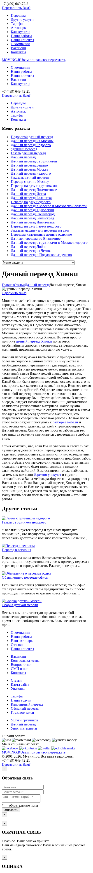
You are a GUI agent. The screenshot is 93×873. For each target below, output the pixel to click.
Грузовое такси (22, 712)
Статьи (16, 680)
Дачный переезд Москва (29, 169)
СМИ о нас (19, 669)
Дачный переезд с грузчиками (34, 161)
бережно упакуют (47, 474)
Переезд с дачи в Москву (30, 181)
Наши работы (21, 36)
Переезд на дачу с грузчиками (34, 186)
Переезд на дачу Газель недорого (36, 226)
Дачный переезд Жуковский (32, 210)
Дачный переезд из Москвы (32, 141)
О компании (20, 44)
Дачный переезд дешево (29, 165)
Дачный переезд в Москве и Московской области (49, 206)
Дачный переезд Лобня (28, 247)
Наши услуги (21, 700)
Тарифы (17, 24)
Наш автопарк (22, 641)
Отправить (11, 810)
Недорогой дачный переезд (32, 137)
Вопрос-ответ (21, 664)
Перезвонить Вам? (16, 8)
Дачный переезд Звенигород (33, 214)
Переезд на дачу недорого (31, 202)
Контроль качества (25, 660)
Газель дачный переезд (28, 153)
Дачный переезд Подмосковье (34, 190)
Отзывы (17, 645)
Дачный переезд (23, 157)
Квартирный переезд (27, 704)
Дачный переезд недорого (31, 145)
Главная (8, 285)
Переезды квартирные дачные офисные (41, 234)
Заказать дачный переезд (30, 177)
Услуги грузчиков (24, 720)
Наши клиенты (22, 40)
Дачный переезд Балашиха (31, 198)
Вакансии (18, 48)
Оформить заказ (14, 293)
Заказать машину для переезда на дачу (40, 230)
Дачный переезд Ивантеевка (33, 222)
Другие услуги (22, 19)
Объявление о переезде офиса (25, 577)
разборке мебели (65, 422)
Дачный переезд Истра (28, 194)
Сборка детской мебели (20, 605)
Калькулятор (20, 32)
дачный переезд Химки (34, 341)
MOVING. (33, 60)
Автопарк (18, 28)
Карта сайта (20, 684)
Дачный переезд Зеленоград (32, 218)
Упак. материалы (24, 728)
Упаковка (18, 688)
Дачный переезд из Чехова (31, 251)
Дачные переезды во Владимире (35, 238)
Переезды (18, 15)
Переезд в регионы (16, 550)
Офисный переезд (25, 708)
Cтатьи (19, 285)
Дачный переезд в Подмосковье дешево (41, 255)
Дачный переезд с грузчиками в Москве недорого (49, 242)
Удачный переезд (24, 149)
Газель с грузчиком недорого (24, 522)
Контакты (18, 52)
